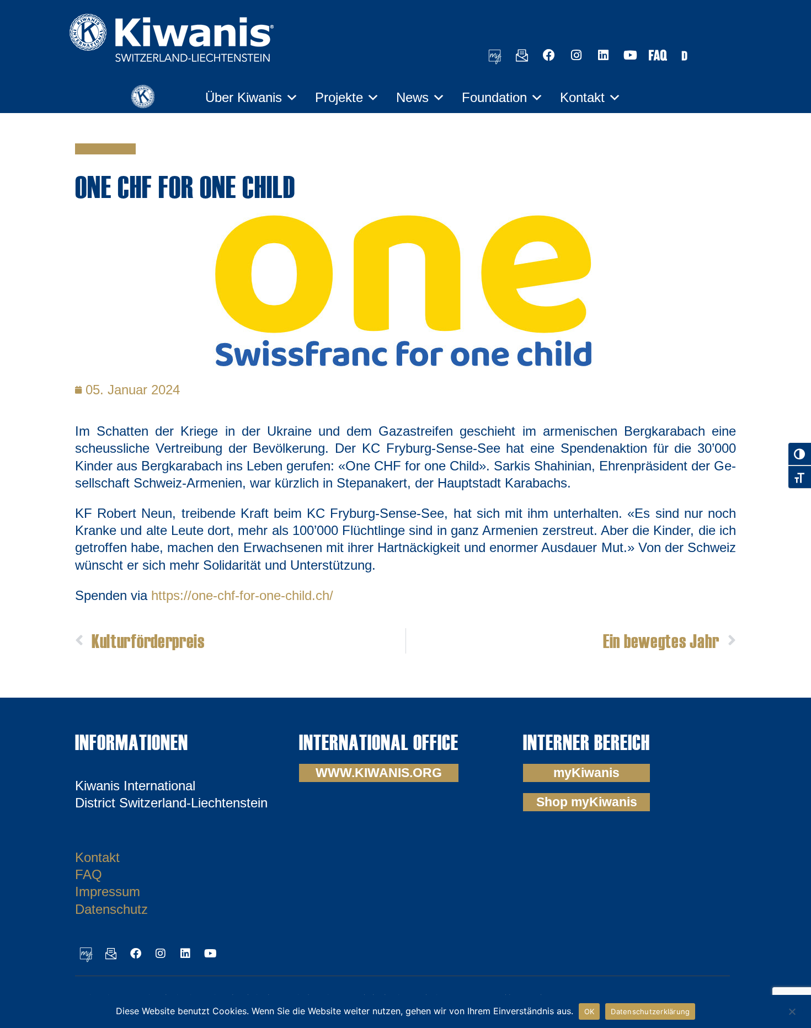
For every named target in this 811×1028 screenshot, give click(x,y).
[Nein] (792, 1010)
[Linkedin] (603, 55)
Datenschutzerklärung (650, 1011)
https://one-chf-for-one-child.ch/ (242, 595)
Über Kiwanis (243, 97)
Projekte (339, 97)
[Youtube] (630, 55)
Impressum (107, 891)
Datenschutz (111, 909)
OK (589, 1011)
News (412, 97)
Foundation (494, 97)
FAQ (88, 874)
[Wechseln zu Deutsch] (684, 55)
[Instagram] (576, 55)
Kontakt (582, 97)
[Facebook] (549, 55)
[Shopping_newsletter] (522, 55)
